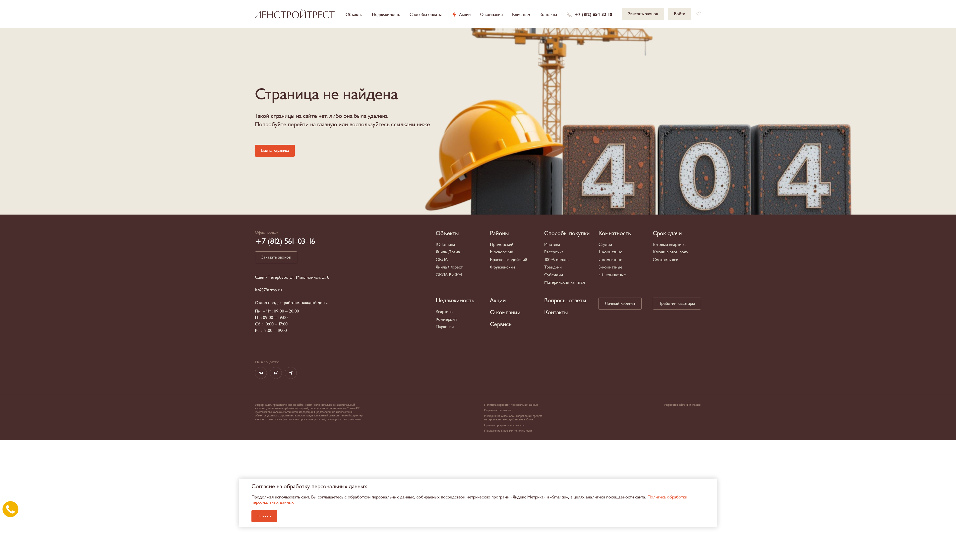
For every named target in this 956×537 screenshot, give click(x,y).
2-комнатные (610, 260)
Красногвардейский (508, 260)
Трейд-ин (553, 267)
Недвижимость (386, 14)
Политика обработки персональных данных (511, 404)
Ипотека (552, 244)
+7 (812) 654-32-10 (593, 14)
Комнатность (614, 233)
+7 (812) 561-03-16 (285, 241)
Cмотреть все (665, 260)
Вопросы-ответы (565, 301)
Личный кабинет (620, 303)
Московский (501, 252)
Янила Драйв (448, 252)
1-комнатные (610, 252)
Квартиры (444, 311)
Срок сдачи (667, 233)
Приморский (501, 244)
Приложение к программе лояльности (508, 430)
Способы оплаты (426, 14)
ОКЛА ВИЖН (449, 275)
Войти (679, 14)
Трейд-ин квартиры (677, 303)
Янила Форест (449, 267)
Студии (605, 244)
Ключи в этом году (670, 252)
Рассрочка (553, 252)
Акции (465, 14)
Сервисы (501, 324)
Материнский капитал (564, 282)
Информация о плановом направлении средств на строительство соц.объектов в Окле (513, 417)
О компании (491, 14)
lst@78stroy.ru (268, 290)
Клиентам (521, 14)
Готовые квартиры (669, 244)
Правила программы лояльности (504, 425)
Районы (499, 233)
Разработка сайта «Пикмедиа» (682, 404)
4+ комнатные (612, 275)
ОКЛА (442, 260)
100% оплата (556, 260)
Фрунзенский (502, 267)
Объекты (354, 14)
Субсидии (553, 275)
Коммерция (446, 319)
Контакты (548, 14)
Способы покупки (567, 233)
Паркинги (445, 327)
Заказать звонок (643, 14)
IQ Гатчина (445, 244)
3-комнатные (610, 267)
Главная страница (275, 150)
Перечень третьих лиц (498, 410)
